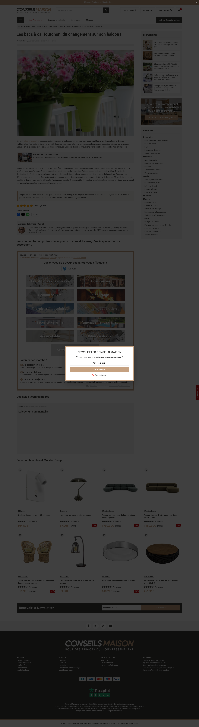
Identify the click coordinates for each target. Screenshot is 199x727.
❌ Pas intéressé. (99, 375)
